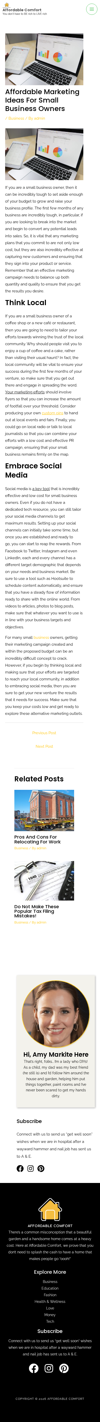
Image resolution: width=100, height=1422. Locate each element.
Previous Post (44, 733)
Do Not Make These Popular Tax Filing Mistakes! (36, 911)
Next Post (44, 746)
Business (16, 118)
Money (50, 1315)
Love (50, 1308)
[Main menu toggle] (91, 9)
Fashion (50, 1295)
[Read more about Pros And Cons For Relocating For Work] (44, 810)
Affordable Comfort (22, 10)
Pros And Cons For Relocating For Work (37, 839)
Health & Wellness (50, 1302)
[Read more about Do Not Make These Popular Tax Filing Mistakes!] (44, 880)
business (41, 637)
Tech (50, 1321)
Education (50, 1288)
